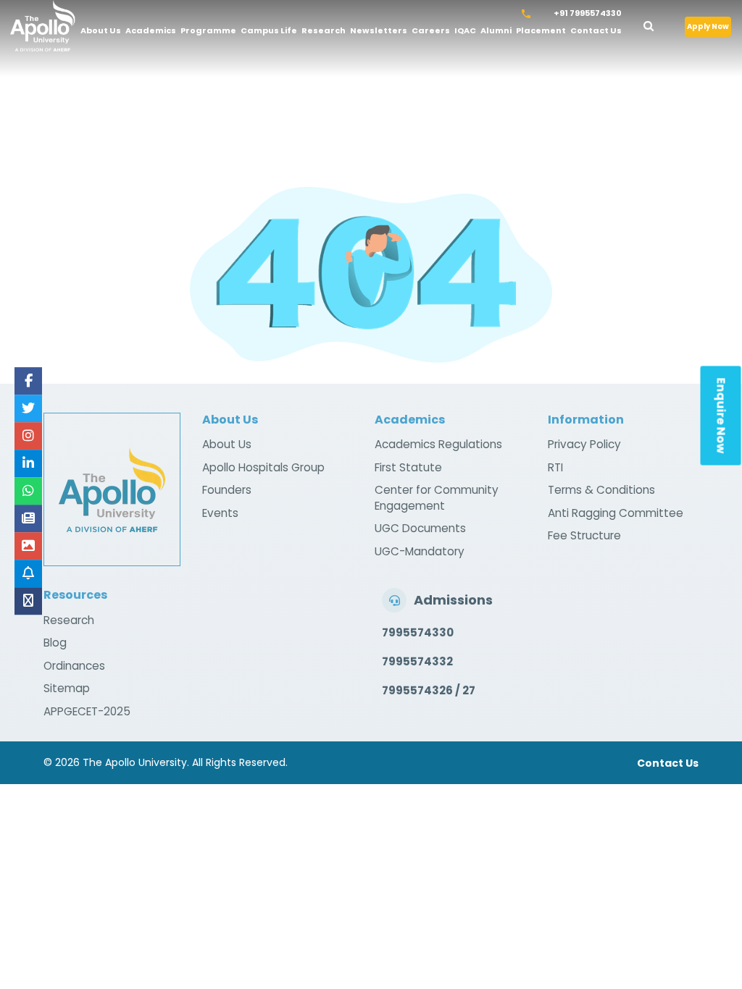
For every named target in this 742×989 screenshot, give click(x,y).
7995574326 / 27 (428, 690)
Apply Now (708, 26)
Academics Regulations (438, 444)
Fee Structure (584, 535)
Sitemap (66, 688)
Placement (541, 30)
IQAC (465, 30)
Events (220, 513)
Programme (208, 30)
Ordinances (74, 665)
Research (323, 30)
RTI (555, 467)
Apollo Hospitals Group (263, 467)
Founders (226, 489)
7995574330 (418, 632)
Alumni (496, 30)
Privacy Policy (584, 444)
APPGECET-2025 (86, 711)
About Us (100, 30)
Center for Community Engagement (437, 497)
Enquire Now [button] (721, 416)
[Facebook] (29, 380)
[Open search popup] (659, 24)
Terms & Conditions (601, 489)
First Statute (408, 467)
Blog (55, 642)
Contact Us (596, 30)
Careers (431, 30)
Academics (150, 30)
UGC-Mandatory (419, 551)
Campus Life (269, 30)
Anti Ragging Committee (615, 513)
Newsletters (378, 30)
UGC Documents (420, 528)
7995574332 (417, 661)
